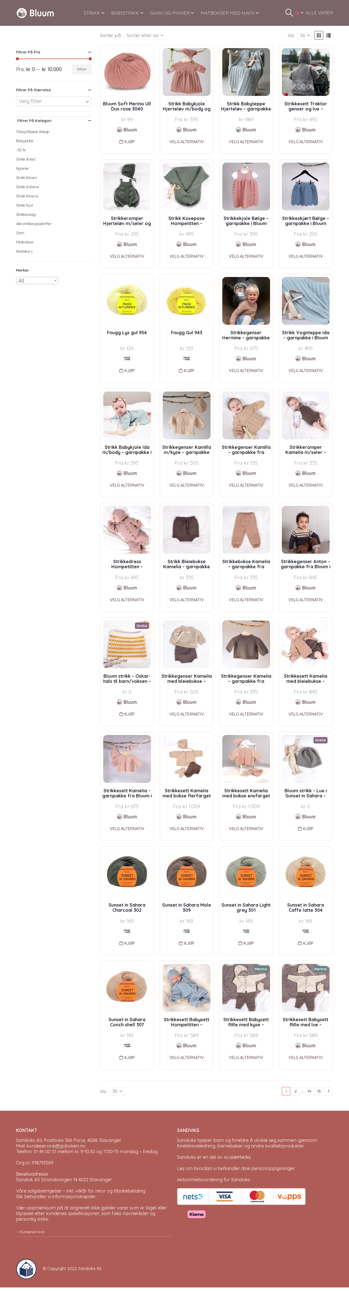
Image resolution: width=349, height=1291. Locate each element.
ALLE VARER (319, 13)
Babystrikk (24, 140)
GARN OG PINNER (170, 13)
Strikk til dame (27, 186)
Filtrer (81, 69)
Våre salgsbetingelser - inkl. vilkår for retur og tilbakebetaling (80, 1191)
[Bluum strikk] (186, 129)
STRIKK (92, 13)
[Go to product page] (127, 72)
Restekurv (24, 251)
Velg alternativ (186, 141)
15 (319, 1091)
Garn (20, 232)
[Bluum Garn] (127, 129)
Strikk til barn (26, 177)
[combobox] (37, 280)
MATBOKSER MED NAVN (227, 13)
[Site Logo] (35, 13)
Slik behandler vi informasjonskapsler (56, 1196)
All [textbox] (21, 280)
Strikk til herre (27, 196)
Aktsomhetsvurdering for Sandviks (213, 1180)
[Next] (328, 1091)
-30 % (21, 150)
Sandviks (186, 1140)
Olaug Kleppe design (33, 131)
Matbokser (25, 242)
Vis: (291, 35)
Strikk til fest (25, 159)
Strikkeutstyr (26, 214)
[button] (289, 13)
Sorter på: (110, 35)
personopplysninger (272, 1168)
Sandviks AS (89, 1268)
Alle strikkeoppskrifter (34, 223)
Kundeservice (32, 1231)
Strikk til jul (24, 205)
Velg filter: (31, 101)
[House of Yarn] (127, 358)
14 (309, 1091)
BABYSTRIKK (125, 13)
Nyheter (22, 168)
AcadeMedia (237, 1157)
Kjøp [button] (129, 141)
